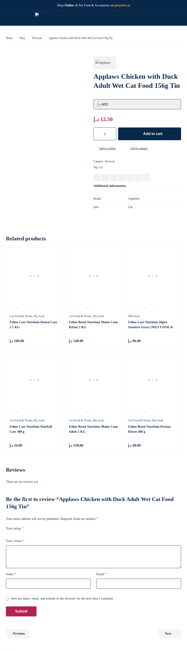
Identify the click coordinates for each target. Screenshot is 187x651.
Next (168, 633)
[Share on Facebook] (97, 177)
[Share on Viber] (138, 177)
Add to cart (152, 134)
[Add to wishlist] (95, 149)
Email (101, 574)
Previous (19, 633)
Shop (22, 38)
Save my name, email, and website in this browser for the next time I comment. (62, 598)
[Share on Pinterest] (113, 177)
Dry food (39, 316)
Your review (15, 541)
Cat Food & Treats (21, 316)
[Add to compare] (126, 149)
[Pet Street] (46, 18)
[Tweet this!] (105, 177)
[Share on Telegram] (146, 177)
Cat (100, 167)
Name (11, 574)
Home (9, 38)
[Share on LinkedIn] (121, 177)
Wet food (37, 38)
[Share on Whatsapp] (130, 177)
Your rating (14, 528)
